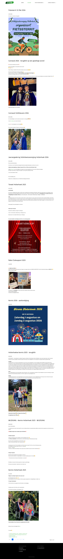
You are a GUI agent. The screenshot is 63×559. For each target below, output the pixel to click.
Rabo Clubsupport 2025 (17, 260)
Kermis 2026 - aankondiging (18, 300)
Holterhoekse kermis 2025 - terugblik (22, 352)
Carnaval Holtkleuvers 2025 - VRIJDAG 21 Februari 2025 (18, 533)
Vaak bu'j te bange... (13, 535)
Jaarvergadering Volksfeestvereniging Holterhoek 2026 (28, 157)
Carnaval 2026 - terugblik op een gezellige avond (26, 61)
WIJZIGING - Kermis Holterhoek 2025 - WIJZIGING (26, 420)
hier (19, 526)
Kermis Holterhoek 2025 (17, 470)
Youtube (21, 551)
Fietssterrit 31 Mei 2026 (16, 10)
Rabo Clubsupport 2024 (13, 536)
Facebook (21, 548)
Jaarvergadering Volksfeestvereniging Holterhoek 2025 (18, 534)
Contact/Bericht (23, 549)
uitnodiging (12, 120)
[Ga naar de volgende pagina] (22, 539)
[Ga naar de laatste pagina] (24, 539)
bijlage (12, 169)
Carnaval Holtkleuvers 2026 (18, 113)
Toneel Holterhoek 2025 (17, 184)
